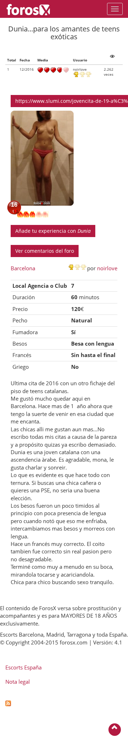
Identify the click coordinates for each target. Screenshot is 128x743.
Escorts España (23, 667)
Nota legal (17, 681)
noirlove (107, 268)
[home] (32, 9)
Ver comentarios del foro (44, 250)
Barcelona (23, 268)
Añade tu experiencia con (53, 230)
